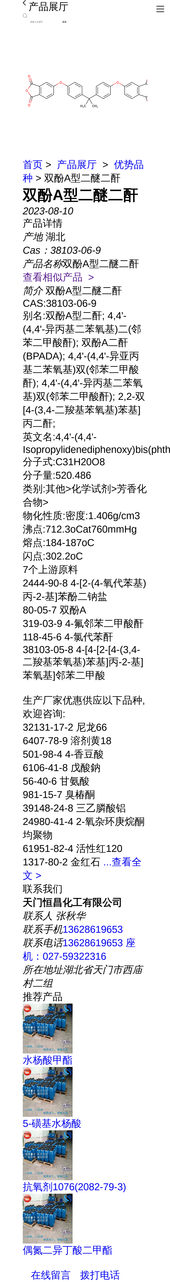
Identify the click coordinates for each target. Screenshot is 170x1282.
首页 (33, 164)
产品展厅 (77, 164)
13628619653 (93, 929)
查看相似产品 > (58, 277)
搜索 (64, 22)
